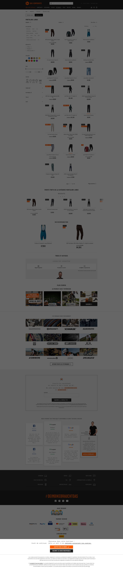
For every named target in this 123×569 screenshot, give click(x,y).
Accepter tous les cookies (60, 547)
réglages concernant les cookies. (78, 543)
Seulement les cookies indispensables (61, 551)
